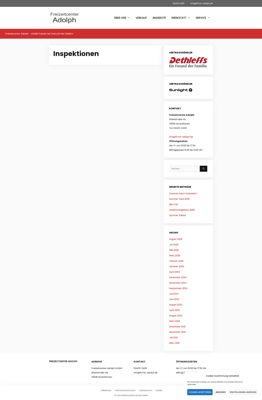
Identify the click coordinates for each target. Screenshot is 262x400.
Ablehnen (220, 392)
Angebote (159, 18)
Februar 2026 (176, 261)
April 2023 (174, 310)
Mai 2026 (174, 250)
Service (201, 18)
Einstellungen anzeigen (243, 392)
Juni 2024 (174, 299)
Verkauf (141, 18)
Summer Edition (177, 215)
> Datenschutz (145, 390)
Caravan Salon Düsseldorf (183, 193)
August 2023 (175, 304)
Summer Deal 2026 (179, 199)
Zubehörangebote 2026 (182, 209)
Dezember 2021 (177, 326)
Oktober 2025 (176, 266)
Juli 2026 (173, 244)
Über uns (120, 18)
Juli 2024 (173, 293)
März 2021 (174, 343)
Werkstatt (178, 18)
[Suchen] (203, 169)
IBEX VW (173, 204)
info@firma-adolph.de (181, 136)
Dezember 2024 (178, 277)
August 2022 (175, 315)
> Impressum (105, 390)
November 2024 (178, 282)
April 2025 (174, 271)
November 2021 (177, 332)
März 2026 (174, 255)
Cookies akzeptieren (200, 392)
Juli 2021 (173, 337)
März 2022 (174, 321)
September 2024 (178, 288)
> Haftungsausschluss (125, 390)
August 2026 (175, 239)
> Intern (158, 390)
